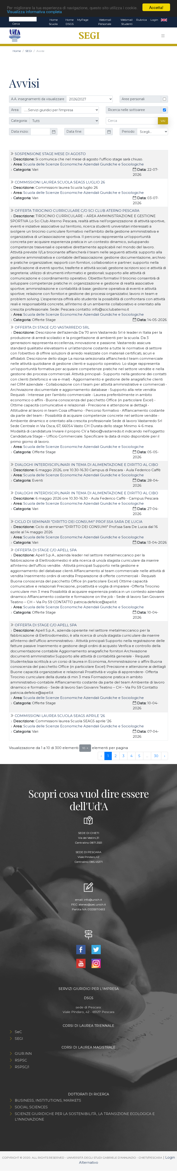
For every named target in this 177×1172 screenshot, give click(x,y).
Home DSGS (69, 22)
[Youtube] (81, 963)
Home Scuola (53, 22)
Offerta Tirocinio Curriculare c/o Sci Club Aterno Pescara (77, 210)
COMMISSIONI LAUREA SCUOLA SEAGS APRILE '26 (60, 715)
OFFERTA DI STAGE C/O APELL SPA (46, 550)
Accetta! (156, 7)
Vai (163, 121)
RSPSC (21, 1060)
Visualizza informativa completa (34, 11)
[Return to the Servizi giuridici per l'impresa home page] (87, 35)
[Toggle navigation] (163, 36)
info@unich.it (93, 899)
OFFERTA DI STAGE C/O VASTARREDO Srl (52, 327)
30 (156, 756)
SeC (18, 1032)
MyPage (82, 19)
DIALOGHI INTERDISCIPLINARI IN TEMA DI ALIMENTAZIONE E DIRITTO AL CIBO (86, 464)
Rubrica (141, 19)
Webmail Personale (104, 22)
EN (164, 20)
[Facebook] (81, 949)
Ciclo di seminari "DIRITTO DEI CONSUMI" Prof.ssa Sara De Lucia (78, 521)
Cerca (16, 23)
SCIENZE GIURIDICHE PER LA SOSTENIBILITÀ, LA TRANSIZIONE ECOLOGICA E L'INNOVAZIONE (85, 1116)
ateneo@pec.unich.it (92, 904)
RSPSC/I (22, 1067)
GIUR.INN (23, 1053)
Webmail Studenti (127, 22)
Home (17, 51)
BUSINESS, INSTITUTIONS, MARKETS (48, 1100)
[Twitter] (96, 949)
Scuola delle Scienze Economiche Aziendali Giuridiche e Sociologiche (83, 164)
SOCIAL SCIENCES (31, 1107)
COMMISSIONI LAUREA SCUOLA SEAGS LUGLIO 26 (60, 182)
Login (154, 19)
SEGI (28, 51)
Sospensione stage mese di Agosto (50, 154)
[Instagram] (96, 963)
